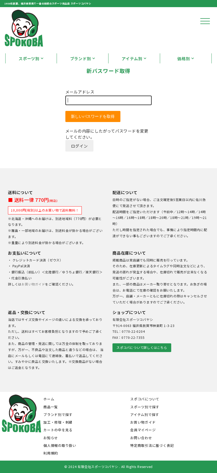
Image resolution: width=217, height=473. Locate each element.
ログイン (79, 146)
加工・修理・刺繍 (58, 422)
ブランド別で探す (58, 414)
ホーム (48, 398)
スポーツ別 (29, 58)
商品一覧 (50, 406)
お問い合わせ (141, 437)
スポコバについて (144, 398)
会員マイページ (143, 429)
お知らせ (50, 437)
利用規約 (50, 453)
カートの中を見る (58, 429)
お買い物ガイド (33, 284)
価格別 (183, 58)
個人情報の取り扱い (59, 445)
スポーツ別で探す (144, 406)
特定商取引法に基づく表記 (152, 445)
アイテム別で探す (144, 414)
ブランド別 (80, 58)
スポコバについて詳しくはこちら (141, 347)
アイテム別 (132, 58)
